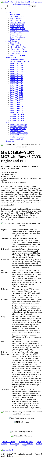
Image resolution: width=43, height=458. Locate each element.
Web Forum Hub (16, 14)
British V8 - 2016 (16, 82)
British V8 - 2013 (16, 88)
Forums (8, 12)
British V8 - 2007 (16, 100)
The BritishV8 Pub (17, 16)
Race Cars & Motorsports (19, 31)
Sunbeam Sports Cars (18, 51)
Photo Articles (15, 43)
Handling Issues (16, 35)
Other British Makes (17, 29)
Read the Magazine (26, 442)
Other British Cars (17, 53)
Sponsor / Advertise (17, 139)
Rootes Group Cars (17, 27)
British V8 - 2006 (16, 102)
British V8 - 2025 (16, 63)
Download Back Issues (18, 135)
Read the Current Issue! (18, 127)
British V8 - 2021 (16, 72)
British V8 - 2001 (16, 112)
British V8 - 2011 (16, 92)
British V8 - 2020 (16, 74)
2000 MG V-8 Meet (17, 114)
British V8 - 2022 (16, 69)
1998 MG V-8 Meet (17, 118)
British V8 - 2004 (16, 106)
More (7, 123)
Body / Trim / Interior (18, 37)
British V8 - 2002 (16, 110)
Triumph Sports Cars (17, 23)
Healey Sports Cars (17, 25)
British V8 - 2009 (16, 96)
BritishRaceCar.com (17, 55)
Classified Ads (15, 39)
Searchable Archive (17, 131)
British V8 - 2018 (16, 78)
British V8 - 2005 (16, 104)
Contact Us (10, 141)
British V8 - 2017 (16, 80)
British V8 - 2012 (16, 90)
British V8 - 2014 (16, 86)
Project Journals (16, 18)
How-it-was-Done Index (19, 133)
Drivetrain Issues (16, 33)
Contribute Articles (17, 137)
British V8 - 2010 (16, 94)
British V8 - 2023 (16, 67)
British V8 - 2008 (16, 98)
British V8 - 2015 (16, 84)
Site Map (24, 446)
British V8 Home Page (18, 125)
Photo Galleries (11, 41)
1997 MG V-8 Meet (17, 120)
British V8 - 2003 (16, 108)
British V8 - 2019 (16, 76)
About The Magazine (18, 129)
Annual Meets (11, 57)
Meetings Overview (17, 59)
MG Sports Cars (16, 21)
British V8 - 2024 (16, 65)
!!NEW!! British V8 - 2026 (20, 61)
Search (32, 6)
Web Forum (14, 444)
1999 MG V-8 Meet (17, 116)
